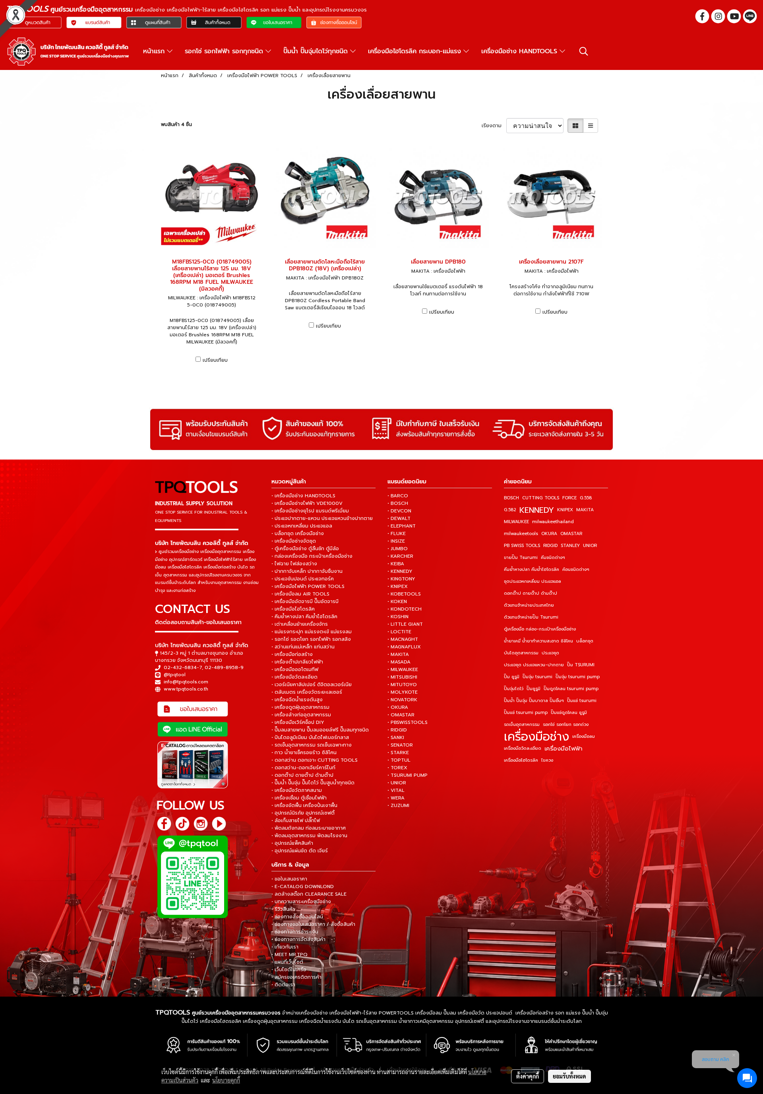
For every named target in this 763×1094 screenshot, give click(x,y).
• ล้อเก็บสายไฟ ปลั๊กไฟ (295, 820)
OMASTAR (571, 533)
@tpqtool (175, 674)
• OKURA (397, 707)
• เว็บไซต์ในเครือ (288, 969)
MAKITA (585, 509)
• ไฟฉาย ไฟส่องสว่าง (294, 563)
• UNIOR (396, 782)
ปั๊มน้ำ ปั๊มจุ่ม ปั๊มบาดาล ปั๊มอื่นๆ (534, 700)
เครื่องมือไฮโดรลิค (521, 760)
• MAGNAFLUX (404, 646)
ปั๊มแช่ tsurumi (581, 700)
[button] (584, 51)
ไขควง (547, 760)
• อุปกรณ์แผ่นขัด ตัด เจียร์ (299, 850)
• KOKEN (397, 601)
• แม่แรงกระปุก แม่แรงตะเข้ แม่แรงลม (311, 631)
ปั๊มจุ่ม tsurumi (537, 676)
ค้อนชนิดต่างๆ (575, 569)
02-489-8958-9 (224, 667)
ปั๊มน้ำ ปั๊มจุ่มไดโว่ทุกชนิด (316, 51)
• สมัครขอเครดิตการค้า (296, 977)
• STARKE (398, 752)
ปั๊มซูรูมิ (533, 688)
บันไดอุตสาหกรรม (521, 653)
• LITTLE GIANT (405, 624)
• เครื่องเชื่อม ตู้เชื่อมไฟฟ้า (299, 797)
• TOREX (397, 767)
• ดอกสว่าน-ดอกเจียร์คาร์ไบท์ (303, 767)
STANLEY (570, 545)
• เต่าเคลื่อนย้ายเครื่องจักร (299, 624)
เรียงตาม (494, 125)
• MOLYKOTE (402, 692)
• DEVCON (399, 510)
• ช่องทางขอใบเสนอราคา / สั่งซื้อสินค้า (313, 924)
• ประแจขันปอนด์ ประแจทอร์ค (302, 578)
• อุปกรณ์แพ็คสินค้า (292, 843)
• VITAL (396, 790)
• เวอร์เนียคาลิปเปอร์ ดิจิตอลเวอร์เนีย (311, 684)
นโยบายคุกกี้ (226, 1080)
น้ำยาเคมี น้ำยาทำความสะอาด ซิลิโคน (538, 641)
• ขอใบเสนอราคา (289, 879)
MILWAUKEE (516, 521)
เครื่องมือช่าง (536, 737)
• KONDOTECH (404, 609)
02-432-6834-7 (183, 667)
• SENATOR (400, 745)
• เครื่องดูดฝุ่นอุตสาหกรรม (300, 707)
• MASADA (399, 661)
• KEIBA (395, 563)
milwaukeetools (521, 533)
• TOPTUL (399, 760)
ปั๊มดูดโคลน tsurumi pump (571, 688)
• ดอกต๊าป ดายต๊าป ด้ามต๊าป (302, 775)
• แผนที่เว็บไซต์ (287, 962)
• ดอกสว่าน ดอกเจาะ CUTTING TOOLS (314, 760)
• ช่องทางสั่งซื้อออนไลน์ (297, 916)
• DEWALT (399, 518)
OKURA (549, 533)
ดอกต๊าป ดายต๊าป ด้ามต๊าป (530, 593)
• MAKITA (398, 654)
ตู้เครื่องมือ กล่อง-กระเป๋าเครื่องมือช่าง (540, 629)
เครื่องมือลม (583, 736)
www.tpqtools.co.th (186, 688)
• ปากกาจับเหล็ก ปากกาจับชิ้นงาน (307, 571)
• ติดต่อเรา (283, 984)
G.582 (510, 509)
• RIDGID (397, 729)
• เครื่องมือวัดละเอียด (294, 677)
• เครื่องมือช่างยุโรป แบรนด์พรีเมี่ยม (310, 510)
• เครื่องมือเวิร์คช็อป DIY (297, 722)
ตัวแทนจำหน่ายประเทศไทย (529, 605)
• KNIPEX (397, 586)
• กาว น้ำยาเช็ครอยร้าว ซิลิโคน (304, 752)
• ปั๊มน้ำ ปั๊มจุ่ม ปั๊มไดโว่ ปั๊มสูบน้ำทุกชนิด (312, 782)
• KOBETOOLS (404, 593)
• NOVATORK (402, 699)
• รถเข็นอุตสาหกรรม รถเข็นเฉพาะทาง (311, 745)
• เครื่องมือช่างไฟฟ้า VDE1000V (307, 503)
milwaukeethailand (553, 521)
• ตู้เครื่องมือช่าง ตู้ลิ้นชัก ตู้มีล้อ (305, 548)
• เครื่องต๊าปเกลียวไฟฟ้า (297, 661)
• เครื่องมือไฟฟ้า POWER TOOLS (308, 586)
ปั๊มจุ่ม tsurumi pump (578, 676)
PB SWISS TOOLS (522, 545)
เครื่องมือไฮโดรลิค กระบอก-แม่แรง (415, 51)
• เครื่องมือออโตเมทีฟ (294, 669)
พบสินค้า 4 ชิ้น (176, 124)
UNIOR (590, 545)
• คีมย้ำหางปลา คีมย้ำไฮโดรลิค (304, 616)
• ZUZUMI (398, 805)
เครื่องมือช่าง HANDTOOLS (520, 51)
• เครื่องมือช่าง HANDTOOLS (303, 495)
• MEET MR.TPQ (289, 954)
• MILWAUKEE (402, 669)
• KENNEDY (399, 571)
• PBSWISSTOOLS (407, 722)
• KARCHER (400, 556)
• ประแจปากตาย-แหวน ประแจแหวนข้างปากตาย (322, 518)
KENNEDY (536, 510)
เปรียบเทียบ (215, 360)
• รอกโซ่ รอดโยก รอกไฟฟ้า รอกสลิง (311, 639)
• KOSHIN (398, 616)
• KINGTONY (401, 578)
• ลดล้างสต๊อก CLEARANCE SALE (309, 894)
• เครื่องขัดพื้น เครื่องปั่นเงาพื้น (304, 805)
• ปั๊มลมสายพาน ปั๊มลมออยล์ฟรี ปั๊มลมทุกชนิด (320, 729)
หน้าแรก (155, 51)
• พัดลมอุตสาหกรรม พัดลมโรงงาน (309, 835)
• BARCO (397, 495)
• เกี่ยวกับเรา (284, 946)
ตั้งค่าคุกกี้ (527, 1076)
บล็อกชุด (584, 641)
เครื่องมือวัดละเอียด (522, 748)
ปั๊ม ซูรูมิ (511, 676)
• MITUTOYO (402, 684)
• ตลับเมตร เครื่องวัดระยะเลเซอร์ (306, 692)
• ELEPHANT (401, 526)
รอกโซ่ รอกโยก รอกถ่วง (566, 724)
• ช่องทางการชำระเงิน (294, 931)
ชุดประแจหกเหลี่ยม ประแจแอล (532, 581)
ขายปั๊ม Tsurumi (521, 557)
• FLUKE (396, 533)
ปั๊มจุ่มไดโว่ (513, 688)
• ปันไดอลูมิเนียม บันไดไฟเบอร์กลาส (310, 737)
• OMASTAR (400, 714)
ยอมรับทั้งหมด (569, 1076)
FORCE (569, 498)
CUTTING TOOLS (540, 498)
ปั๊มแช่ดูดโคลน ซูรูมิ (569, 712)
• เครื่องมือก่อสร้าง (292, 654)
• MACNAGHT (402, 639)
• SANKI (395, 737)
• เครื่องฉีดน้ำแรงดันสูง (297, 699)
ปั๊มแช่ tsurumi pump (526, 712)
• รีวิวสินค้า (283, 909)
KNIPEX (565, 509)
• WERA (396, 797)
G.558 (586, 498)
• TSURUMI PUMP (407, 775)
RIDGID (550, 545)
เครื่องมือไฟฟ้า (563, 748)
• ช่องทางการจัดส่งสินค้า (298, 939)
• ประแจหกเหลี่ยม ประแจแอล (301, 526)
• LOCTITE (399, 631)
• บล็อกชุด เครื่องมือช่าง (297, 533)
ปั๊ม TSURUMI (581, 664)
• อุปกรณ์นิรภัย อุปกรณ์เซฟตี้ (303, 813)
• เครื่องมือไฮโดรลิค (293, 609)
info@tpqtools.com (186, 681)
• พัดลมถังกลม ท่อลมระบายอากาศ (308, 828)
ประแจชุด (550, 653)
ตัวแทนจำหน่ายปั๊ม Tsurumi (531, 617)
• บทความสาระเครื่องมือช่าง (301, 901)
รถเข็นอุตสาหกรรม (522, 724)
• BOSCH (397, 503)
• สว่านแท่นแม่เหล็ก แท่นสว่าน (303, 646)
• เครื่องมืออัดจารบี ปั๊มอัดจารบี (305, 601)
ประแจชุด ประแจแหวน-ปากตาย (534, 664)
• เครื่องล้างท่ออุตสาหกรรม (301, 714)
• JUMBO (397, 548)
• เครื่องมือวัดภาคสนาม (296, 790)
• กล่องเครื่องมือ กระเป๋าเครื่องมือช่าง (311, 556)
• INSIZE (396, 541)
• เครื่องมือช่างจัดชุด (293, 541)
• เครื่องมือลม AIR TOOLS (300, 593)
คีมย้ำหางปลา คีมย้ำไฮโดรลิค (531, 569)
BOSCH (511, 498)
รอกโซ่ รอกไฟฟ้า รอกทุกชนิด (225, 51)
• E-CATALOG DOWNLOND (302, 886)
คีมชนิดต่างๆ (553, 557)
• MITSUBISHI (402, 677)
